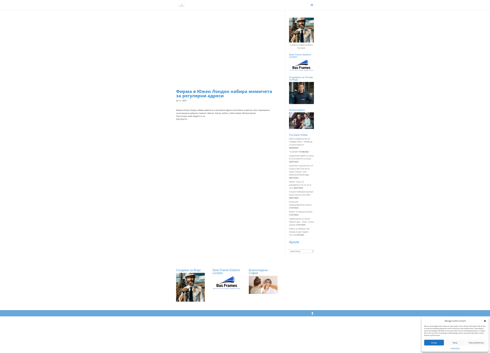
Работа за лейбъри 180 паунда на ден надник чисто (299, 232)
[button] (485, 321)
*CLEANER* (294, 152)
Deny (455, 342)
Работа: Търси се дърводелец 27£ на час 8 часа (300, 185)
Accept (434, 342)
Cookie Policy (455, 348)
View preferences (476, 342)
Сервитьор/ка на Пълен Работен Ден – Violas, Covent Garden (301, 222)
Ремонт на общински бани (300, 212)
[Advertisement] (227, 35)
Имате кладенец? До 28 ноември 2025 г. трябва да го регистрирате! (300, 141)
